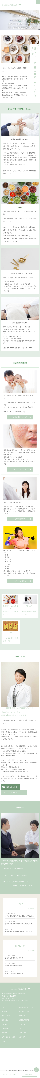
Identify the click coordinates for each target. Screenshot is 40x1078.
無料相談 (22, 1037)
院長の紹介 (5, 1020)
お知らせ (4, 1024)
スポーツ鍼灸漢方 (20, 581)
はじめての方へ (24, 1011)
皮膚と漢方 (22, 1032)
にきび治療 (5, 1028)
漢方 (19, 207)
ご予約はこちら (29, 1074)
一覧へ (32, 908)
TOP (36, 1070)
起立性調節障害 (24, 1020)
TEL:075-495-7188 (9, 1075)
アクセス (22, 1024)
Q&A (3, 1041)
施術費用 (4, 1032)
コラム (21, 1028)
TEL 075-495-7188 (8, 998)
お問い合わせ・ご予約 (9, 1037)
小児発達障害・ (20, 417)
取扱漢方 (22, 1016)
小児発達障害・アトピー (27, 1007)
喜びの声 (4, 1011)
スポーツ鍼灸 (6, 1016)
